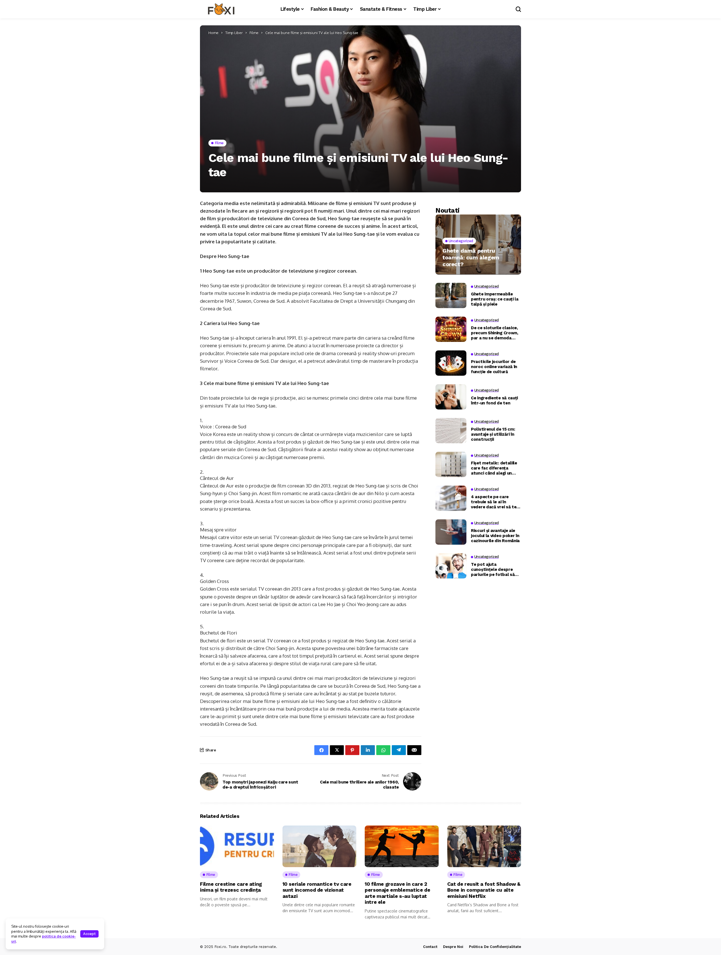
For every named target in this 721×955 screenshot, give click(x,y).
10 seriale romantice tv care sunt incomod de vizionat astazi (316, 890)
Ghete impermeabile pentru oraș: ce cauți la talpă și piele (495, 298)
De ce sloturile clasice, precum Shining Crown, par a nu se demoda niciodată (494, 332)
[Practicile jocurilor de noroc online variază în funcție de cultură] (450, 363)
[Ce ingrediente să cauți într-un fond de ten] (450, 396)
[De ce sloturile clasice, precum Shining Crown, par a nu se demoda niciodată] (450, 329)
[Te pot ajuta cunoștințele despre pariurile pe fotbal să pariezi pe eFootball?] (450, 565)
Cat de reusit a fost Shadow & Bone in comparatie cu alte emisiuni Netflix (484, 890)
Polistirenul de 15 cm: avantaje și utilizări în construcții (493, 434)
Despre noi (453, 947)
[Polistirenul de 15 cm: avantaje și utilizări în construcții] (450, 430)
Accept (89, 934)
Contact (430, 947)
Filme (254, 32)
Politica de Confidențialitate (495, 947)
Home (213, 32)
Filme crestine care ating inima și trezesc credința (231, 887)
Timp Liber (234, 32)
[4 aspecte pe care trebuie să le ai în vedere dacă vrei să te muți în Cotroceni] (450, 498)
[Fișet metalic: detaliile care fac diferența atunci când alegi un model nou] (450, 464)
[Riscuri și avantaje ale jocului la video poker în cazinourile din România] (450, 532)
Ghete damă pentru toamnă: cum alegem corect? (470, 257)
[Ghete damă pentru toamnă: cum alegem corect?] (478, 244)
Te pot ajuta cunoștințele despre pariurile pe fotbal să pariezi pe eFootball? (493, 569)
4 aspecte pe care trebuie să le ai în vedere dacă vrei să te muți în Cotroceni (493, 501)
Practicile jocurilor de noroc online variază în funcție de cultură (494, 366)
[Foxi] (221, 9)
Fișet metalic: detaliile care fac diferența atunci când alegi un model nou (494, 467)
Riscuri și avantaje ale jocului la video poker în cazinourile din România (495, 535)
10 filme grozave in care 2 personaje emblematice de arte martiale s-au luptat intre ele (397, 893)
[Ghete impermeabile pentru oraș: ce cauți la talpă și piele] (450, 295)
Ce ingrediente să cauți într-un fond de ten (494, 400)
